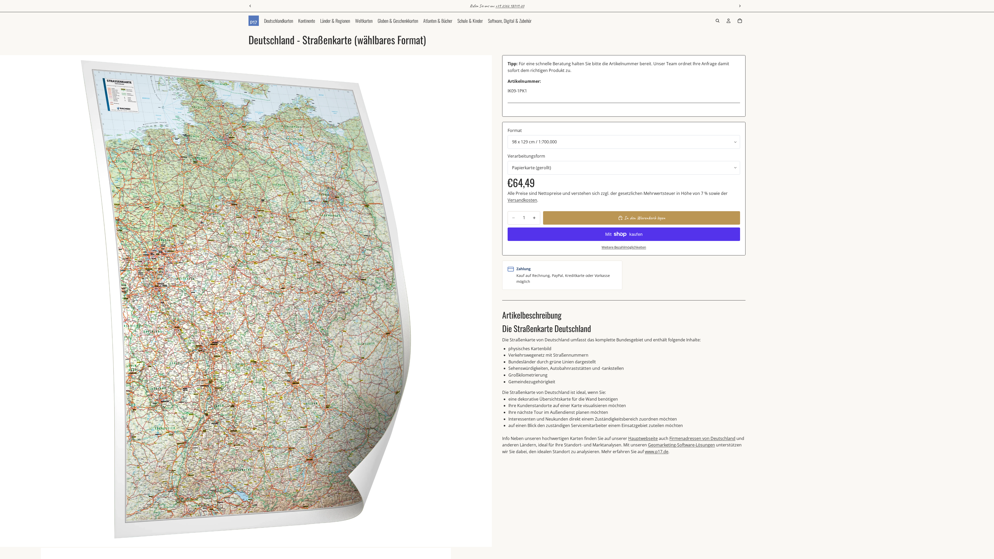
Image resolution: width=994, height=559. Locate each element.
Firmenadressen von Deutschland (702, 438)
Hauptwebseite (643, 438)
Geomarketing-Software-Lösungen (681, 445)
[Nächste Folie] (740, 6)
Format (515, 130)
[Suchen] (717, 20)
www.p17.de (656, 451)
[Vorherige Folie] (250, 6)
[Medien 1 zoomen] (246, 301)
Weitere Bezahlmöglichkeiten (624, 247)
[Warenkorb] (740, 20)
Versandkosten (522, 200)
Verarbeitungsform (526, 156)
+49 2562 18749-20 (509, 6)
